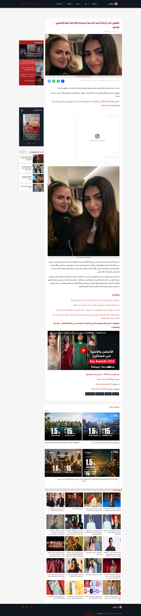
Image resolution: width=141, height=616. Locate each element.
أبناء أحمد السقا (99, 393)
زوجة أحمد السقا (90, 393)
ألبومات (69, 3)
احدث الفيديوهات (33, 152)
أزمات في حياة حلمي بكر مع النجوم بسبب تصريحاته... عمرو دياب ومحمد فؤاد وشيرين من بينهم (88, 310)
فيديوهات (59, 3)
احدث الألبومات (37, 110)
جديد (86, 3)
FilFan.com (119, 613)
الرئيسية (94, 3)
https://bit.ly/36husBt (104, 379)
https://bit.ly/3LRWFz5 (99, 389)
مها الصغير (108, 393)
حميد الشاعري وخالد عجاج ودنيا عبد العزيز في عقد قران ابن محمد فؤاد (96, 305)
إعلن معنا (90, 613)
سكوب (78, 3)
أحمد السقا (115, 393)
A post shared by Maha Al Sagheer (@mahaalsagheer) (97, 162)
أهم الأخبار (38, 42)
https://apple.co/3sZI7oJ (104, 384)
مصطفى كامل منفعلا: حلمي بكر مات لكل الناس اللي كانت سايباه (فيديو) (95, 300)
